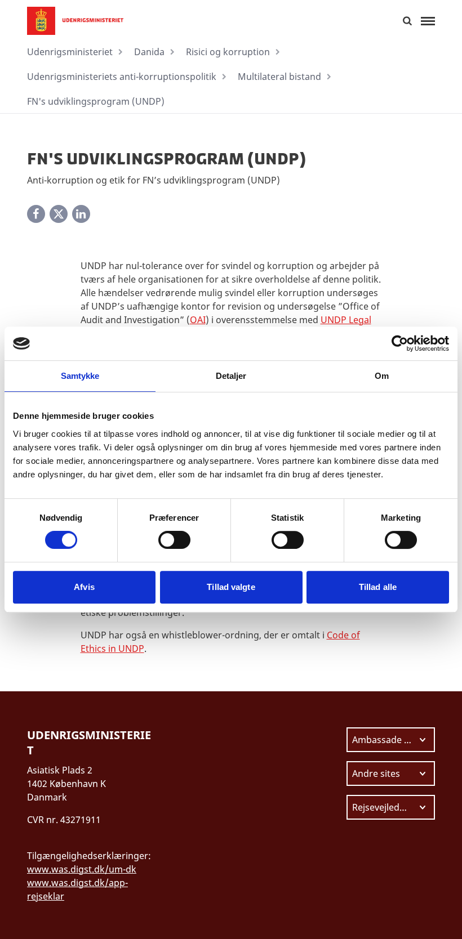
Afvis (84, 587)
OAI (198, 320)
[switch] (174, 540)
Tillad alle (378, 587)
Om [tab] (382, 376)
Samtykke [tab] (80, 376)
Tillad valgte (231, 587)
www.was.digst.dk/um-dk (81, 869)
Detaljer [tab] (231, 376)
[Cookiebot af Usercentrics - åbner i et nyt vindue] (399, 343)
